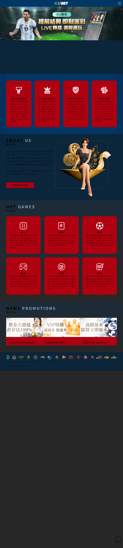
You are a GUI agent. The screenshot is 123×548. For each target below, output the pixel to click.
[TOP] (118, 539)
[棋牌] (62, 235)
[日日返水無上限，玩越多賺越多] (98, 332)
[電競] (23, 275)
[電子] (100, 275)
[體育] (100, 235)
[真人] (23, 235)
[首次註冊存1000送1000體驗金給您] (25, 332)
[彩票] (62, 275)
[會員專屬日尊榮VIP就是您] (61, 332)
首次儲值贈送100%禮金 (21, 185)
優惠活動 (13, 339)
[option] (61, 23)
